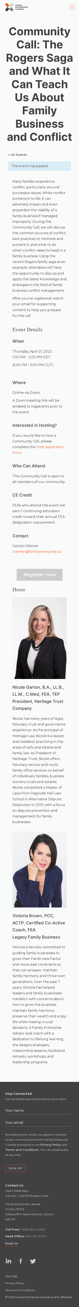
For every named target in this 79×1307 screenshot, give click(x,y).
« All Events (17, 155)
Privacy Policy (14, 1283)
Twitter (33, 1261)
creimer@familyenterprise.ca (36, 552)
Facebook (21, 1261)
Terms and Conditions (20, 1290)
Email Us (11, 1243)
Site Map (11, 1276)
